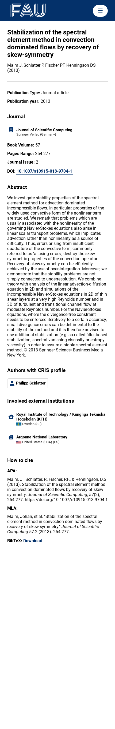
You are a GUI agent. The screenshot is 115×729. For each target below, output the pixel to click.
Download (32, 540)
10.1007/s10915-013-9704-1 (44, 171)
